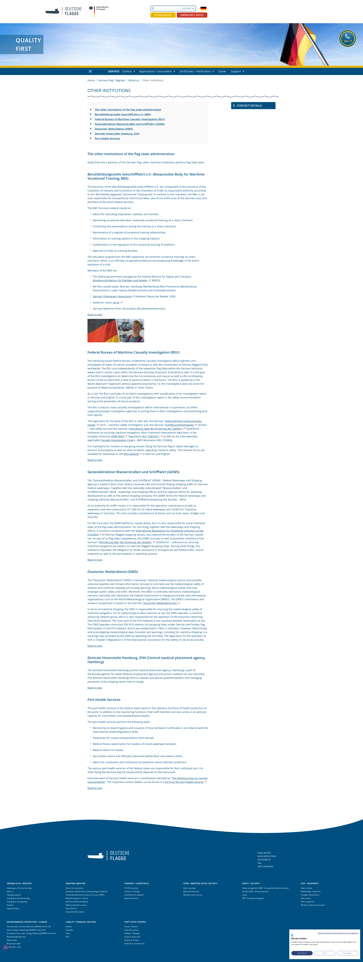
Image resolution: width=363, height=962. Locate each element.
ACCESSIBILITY (264, 859)
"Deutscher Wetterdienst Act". (160, 603)
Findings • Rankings (132, 933)
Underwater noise (14, 947)
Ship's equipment (307, 901)
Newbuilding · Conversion (311, 891)
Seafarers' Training (132, 891)
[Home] (61, 11)
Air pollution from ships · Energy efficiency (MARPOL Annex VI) (31, 933)
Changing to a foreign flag (17, 901)
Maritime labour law (191, 891)
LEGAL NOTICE (264, 852)
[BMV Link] (99, 11)
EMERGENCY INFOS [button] (192, 15)
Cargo (244, 895)
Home (91, 80)
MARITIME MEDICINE (75, 883)
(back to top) (94, 314)
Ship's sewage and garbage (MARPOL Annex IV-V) (26, 930)
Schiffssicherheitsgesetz (179, 425)
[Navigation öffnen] (90, 71)
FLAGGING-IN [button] (163, 15)
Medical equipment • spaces (77, 898)
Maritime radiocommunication (313, 905)
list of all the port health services (184, 782)
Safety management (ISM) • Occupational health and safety (265, 888)
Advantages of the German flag (19, 888)
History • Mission (131, 926)
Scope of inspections (132, 937)
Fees (67, 937)
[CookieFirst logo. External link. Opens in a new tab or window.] (292, 935)
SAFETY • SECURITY (251, 883)
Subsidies (69, 930)
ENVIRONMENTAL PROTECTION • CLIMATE (27, 922)
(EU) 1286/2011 (151, 436)
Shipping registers (14, 895)
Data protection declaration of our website (338, 933)
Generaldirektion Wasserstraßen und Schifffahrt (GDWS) (130, 124)
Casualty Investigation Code (117, 440)
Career (222, 71)
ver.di (116, 302)
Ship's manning (189, 888)
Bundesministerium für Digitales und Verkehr (120, 280)
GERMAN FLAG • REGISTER (19, 883)
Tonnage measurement (310, 895)
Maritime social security (192, 895)
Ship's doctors (71, 908)
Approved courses (131, 898)
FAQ (259, 863)
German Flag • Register (111, 80)
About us (133, 80)
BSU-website (131, 454)
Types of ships (306, 888)
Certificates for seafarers (134, 895)
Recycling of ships (14, 943)
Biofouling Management (16, 937)
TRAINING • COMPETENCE (136, 883)
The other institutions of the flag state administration (128, 109)
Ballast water (12, 940)
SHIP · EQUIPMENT (310, 883)
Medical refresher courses (76, 905)
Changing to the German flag (18, 898)
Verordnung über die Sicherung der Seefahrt (155, 428)
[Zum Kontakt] (5, 947)
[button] (135, 71)
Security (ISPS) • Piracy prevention (255, 891)
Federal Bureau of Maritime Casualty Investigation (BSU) (130, 119)
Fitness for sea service (74, 888)
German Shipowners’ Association (112, 296)
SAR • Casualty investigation (253, 898)
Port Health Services (107, 138)
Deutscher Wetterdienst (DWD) (114, 129)
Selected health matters (75, 912)
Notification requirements (134, 943)
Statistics (10, 905)
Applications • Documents (155, 71)
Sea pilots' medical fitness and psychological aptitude (86, 891)
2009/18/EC (117, 436)
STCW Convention (131, 888)
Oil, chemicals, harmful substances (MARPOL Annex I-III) (29, 926)
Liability (69, 926)
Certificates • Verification (195, 71)
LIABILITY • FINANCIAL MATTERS (81, 922)
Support (236, 71)
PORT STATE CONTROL (135, 922)
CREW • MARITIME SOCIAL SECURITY (200, 883)
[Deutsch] (203, 8)
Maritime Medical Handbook (77, 901)
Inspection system (131, 930)
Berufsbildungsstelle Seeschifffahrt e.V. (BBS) (123, 114)
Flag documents (13, 908)
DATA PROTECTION (267, 856)
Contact (127, 71)
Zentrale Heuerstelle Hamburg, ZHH (117, 133)
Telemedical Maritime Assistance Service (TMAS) (85, 895)
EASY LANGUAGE (265, 866)
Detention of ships (131, 940)
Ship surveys (306, 898)
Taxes (68, 933)
